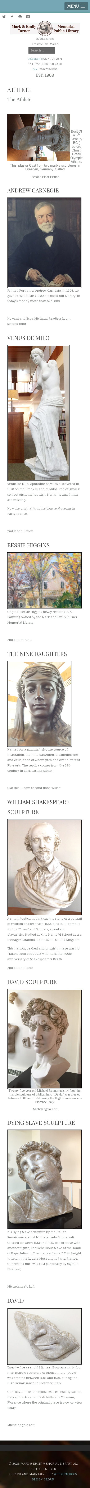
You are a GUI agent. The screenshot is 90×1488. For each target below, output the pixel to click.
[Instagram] (28, 17)
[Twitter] (4, 17)
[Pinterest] (20, 17)
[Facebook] (12, 17)
